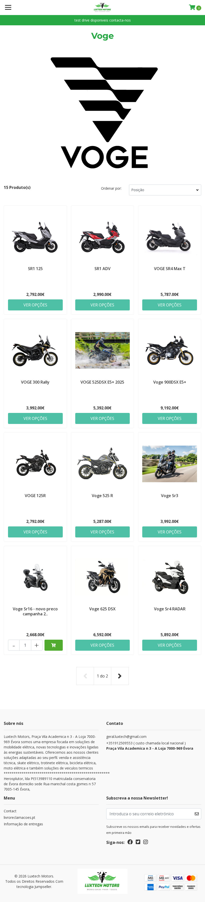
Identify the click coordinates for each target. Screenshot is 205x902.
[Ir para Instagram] (145, 842)
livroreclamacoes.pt (19, 817)
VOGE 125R (35, 495)
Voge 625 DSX (102, 609)
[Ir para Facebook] (130, 842)
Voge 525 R (102, 495)
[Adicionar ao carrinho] (53, 645)
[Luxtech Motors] (102, 7)
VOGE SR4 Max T (170, 268)
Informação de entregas (23, 824)
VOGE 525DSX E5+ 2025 (102, 382)
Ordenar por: (111, 188)
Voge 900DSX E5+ (169, 382)
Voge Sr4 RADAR (170, 609)
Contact (10, 811)
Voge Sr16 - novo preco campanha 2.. (35, 611)
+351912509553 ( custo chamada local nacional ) (149, 746)
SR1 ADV (102, 268)
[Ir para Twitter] (138, 842)
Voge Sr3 (169, 495)
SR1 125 (35, 268)
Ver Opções (35, 305)
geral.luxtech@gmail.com (126, 736)
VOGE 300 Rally (35, 382)
